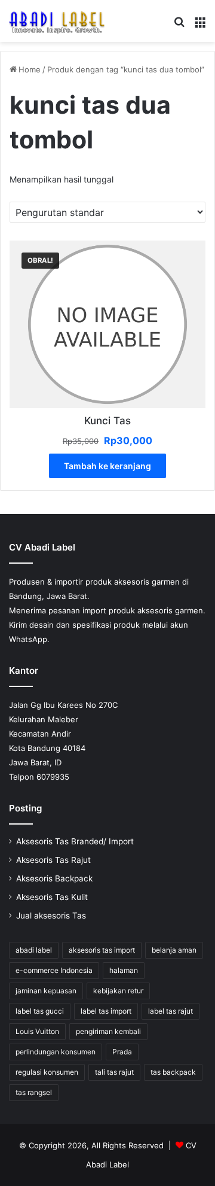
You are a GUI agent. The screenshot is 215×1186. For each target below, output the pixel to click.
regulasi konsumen (47, 1072)
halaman (123, 970)
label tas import (106, 1010)
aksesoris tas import (102, 949)
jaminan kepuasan (46, 990)
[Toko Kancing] (57, 21)
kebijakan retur (118, 990)
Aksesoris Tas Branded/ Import (75, 841)
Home (30, 69)
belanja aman (174, 949)
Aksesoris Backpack (54, 878)
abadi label (34, 949)
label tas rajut (170, 1010)
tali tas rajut (114, 1072)
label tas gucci (40, 1010)
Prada (122, 1051)
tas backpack (173, 1072)
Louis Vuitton (37, 1031)
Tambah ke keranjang (107, 466)
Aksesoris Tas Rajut (53, 860)
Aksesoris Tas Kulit (52, 897)
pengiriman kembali (108, 1031)
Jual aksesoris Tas (51, 915)
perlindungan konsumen (56, 1051)
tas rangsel (34, 1092)
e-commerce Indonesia (54, 970)
